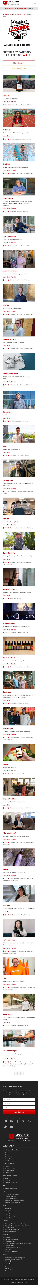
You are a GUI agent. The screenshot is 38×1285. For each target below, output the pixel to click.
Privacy (32, 1279)
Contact (17, 1282)
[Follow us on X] (23, 1121)
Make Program (9, 1212)
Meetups (7, 1237)
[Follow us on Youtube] (11, 1127)
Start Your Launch (19, 68)
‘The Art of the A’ (9, 833)
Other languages (9, 1269)
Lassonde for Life (9, 1245)
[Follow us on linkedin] (11, 1121)
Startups (30, 105)
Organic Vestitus (9, 799)
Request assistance (10, 1271)
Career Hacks (8, 480)
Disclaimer (26, 1279)
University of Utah (18, 1279)
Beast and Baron (9, 658)
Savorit (5, 765)
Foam (5, 978)
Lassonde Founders (22, 491)
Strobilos (6, 164)
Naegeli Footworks (10, 589)
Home (6, 14)
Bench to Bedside (14, 1062)
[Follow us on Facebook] (17, 1121)
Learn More (6, 102)
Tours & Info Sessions (11, 1188)
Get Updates (19, 1112)
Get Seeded (24, 105)
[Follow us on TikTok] (5, 1127)
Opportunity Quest (8, 880)
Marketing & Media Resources (13, 1161)
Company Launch (14, 737)
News (6, 1178)
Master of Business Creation (13, 1259)
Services (29, 385)
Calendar (7, 1180)
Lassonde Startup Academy (12, 1202)
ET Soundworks (9, 623)
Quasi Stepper (8, 198)
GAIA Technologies (10, 1051)
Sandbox (7, 1261)
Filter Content (18, 63)
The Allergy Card (9, 339)
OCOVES (6, 305)
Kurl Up (5, 869)
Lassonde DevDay (10, 1216)
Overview (7, 1167)
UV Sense (6, 906)
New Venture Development (12, 1229)
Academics (13, 951)
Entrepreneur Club (15, 385)
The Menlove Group (10, 374)
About (6, 1153)
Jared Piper (7, 1014)
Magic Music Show (10, 271)
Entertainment (13, 280)
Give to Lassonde (9, 1159)
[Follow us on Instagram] (5, 1121)
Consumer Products (15, 105)
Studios (21, 1282)
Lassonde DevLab (10, 1214)
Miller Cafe (8, 1172)
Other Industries (21, 139)
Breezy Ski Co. (8, 728)
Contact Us (8, 1155)
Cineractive (7, 412)
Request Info (8, 1157)
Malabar (6, 96)
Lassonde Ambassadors (11, 1239)
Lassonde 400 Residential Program (14, 1200)
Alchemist (7, 130)
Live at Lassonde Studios (12, 1194)
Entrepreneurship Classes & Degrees (15, 1257)
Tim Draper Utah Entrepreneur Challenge (16, 1224)
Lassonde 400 (6, 953)
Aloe (4, 446)
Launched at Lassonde (11, 1182)
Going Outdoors (9, 553)
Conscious (7, 692)
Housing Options (9, 1170)
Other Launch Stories (22, 1025)
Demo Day (8, 1249)
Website (13, 102)
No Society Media (9, 940)
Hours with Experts (10, 1218)
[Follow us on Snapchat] (29, 1121)
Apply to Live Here (10, 1169)
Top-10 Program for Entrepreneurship (15, 8)
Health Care (20, 455)
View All (24, 55)
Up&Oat (6, 519)
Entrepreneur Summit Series (12, 1247)
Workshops (8, 1210)
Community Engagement (11, 1251)
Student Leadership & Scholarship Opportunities (18, 1243)
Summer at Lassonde (11, 1198)
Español (7, 1267)
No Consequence (9, 237)
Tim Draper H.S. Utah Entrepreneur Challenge (17, 1226)
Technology (25, 211)
